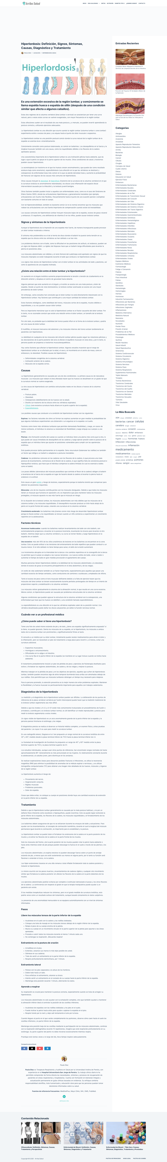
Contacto (141, 3)
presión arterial (120, 460)
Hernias (119, 294)
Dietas (103, 3)
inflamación (133, 445)
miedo (126, 457)
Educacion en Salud (123, 177)
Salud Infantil (121, 345)
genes (134, 436)
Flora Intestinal (121, 277)
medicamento (125, 449)
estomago (119, 436)
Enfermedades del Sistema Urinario (129, 207)
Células (118, 161)
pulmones (138, 460)
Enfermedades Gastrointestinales (129, 215)
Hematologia (120, 288)
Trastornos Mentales (124, 394)
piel (139, 457)
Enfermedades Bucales (125, 188)
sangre (126, 463)
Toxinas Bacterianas (123, 381)
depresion (118, 432)
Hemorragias (121, 291)
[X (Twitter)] (32, 1048)
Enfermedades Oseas (49, 53)
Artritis (118, 150)
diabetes (125, 433)
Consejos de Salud (123, 166)
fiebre (129, 436)
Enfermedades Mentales (125, 231)
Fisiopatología (121, 275)
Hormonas (120, 296)
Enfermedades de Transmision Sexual (130, 196)
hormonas (132, 438)
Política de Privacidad (113, 1158)
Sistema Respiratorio (124, 370)
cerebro (120, 425)
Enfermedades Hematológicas (127, 220)
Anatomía (119, 139)
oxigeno (135, 457)
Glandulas (119, 286)
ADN (117, 418)
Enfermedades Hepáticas (125, 223)
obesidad (44, 181)
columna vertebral (121, 429)
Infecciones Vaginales (124, 307)
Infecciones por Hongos (125, 305)
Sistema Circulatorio (123, 356)
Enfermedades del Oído (125, 201)
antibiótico (135, 418)
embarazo (139, 433)
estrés (39, 482)
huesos (141, 438)
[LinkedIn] (47, 1048)
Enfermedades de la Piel (125, 193)
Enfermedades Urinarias (125, 256)
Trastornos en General (124, 392)
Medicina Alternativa (124, 313)
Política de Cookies (139, 1158)
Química (119, 340)
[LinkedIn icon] (64, 1096)
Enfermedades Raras (124, 248)
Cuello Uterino (121, 169)
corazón (132, 429)
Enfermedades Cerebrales (126, 191)
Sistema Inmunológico (124, 362)
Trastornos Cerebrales (124, 383)
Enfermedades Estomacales (126, 212)
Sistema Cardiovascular (125, 353)
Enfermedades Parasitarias (126, 242)
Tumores (119, 400)
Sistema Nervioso (122, 364)
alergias (122, 418)
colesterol (133, 426)
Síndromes (120, 351)
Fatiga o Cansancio (123, 269)
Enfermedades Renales (125, 250)
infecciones (131, 442)
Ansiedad (119, 142)
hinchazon (124, 439)
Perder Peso (120, 326)
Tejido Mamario (122, 375)
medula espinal (135, 454)
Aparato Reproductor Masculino (128, 147)
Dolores (118, 174)
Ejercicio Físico (121, 180)
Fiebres (118, 272)
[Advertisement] (83, 21)
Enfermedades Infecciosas (126, 229)
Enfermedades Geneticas (125, 218)
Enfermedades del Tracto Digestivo (129, 210)
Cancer (118, 158)
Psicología (119, 337)
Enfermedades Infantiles (125, 226)
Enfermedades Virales (124, 258)
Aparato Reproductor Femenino (128, 144)
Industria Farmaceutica (124, 299)
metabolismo (120, 457)
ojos (131, 457)
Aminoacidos (121, 136)
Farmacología (121, 267)
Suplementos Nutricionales (126, 373)
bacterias (120, 421)
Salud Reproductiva (123, 348)
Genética (119, 283)
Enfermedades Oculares (125, 237)
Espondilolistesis (31, 408)
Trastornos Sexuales (123, 397)
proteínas (129, 460)
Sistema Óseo (121, 367)
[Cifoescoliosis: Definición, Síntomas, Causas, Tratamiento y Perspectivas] (41, 1133)
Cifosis (28, 405)
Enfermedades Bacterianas (126, 185)
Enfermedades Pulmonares (126, 245)
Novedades (120, 321)
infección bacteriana (121, 445)
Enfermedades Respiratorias (127, 253)
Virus (118, 405)
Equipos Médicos (122, 261)
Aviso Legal (127, 1158)
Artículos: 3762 (64, 1101)
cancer (130, 421)
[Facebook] (24, 1048)
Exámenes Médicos (123, 264)
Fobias (118, 280)
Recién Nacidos (122, 343)
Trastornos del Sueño (124, 389)
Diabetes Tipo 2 (120, 3)
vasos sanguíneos (135, 463)
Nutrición (110, 3)
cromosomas (141, 429)
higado (118, 439)
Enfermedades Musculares (126, 234)
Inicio (84, 3)
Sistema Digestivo (123, 359)
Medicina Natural (122, 316)
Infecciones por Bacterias (125, 302)
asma (140, 418)
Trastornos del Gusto (124, 386)
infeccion (120, 442)
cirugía (127, 426)
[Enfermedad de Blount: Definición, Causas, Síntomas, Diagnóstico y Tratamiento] (83, 1133)
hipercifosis (55, 181)
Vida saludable (93, 3)
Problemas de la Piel (124, 332)
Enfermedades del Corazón (126, 199)
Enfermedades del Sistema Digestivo (130, 204)
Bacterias (119, 153)
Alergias (119, 134)
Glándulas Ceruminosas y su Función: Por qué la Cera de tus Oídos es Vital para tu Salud (130, 117)
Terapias (119, 378)
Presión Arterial (122, 329)
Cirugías (119, 163)
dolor (131, 432)
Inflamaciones (121, 310)
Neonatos (119, 318)
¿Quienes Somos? (131, 3)
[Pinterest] (40, 1048)
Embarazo (119, 182)
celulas (139, 421)
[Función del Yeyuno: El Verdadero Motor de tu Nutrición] (130, 82)
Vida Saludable (121, 402)
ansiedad (128, 418)
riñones (119, 463)
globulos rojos (141, 436)
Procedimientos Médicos (125, 334)
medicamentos (123, 453)
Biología (119, 155)
